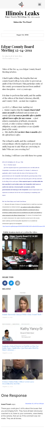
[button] (40, 4)
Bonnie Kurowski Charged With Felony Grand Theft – (22, 314)
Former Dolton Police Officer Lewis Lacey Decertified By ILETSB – (18, 383)
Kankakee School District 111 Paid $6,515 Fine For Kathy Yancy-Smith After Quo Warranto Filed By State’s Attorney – (20, 348)
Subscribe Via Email (23, 22)
